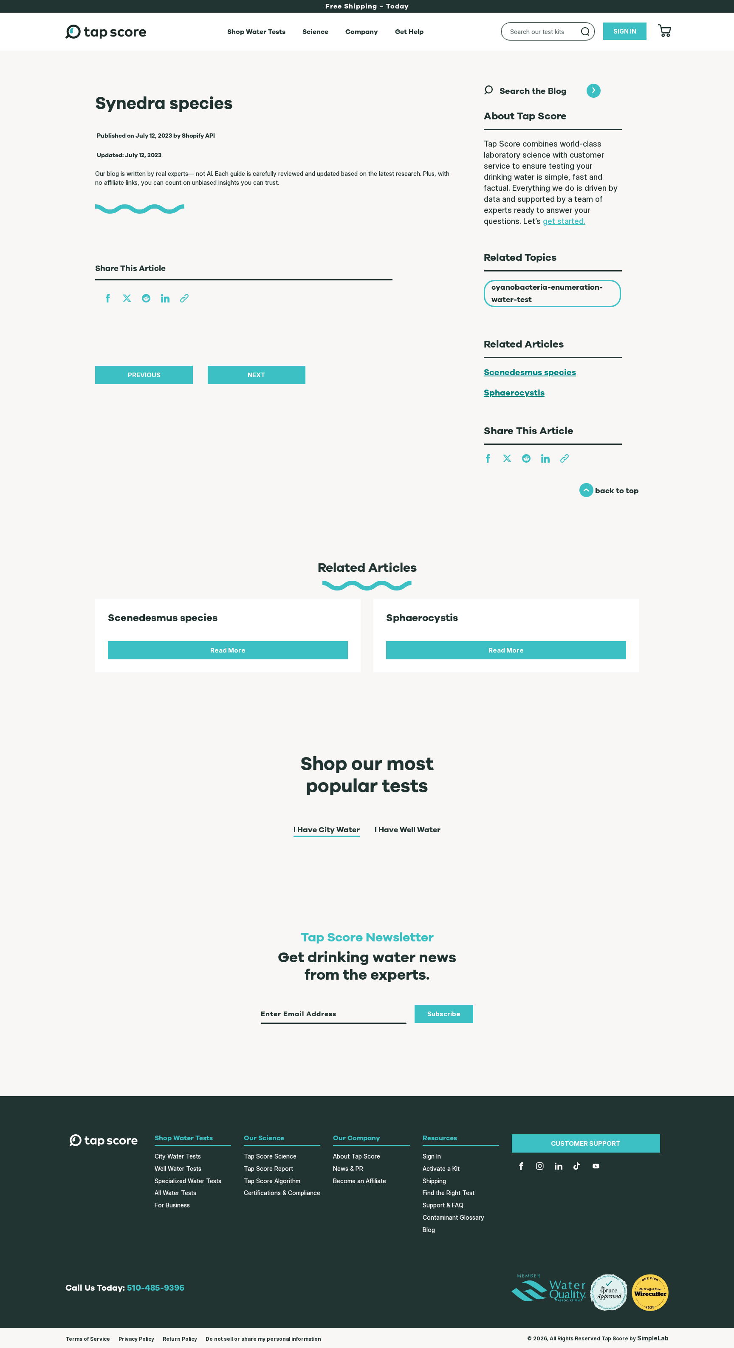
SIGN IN (624, 31)
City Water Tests (178, 1156)
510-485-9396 (155, 1288)
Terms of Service (87, 1339)
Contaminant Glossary (453, 1217)
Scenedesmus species (530, 372)
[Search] (585, 31)
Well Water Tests (178, 1168)
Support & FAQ (443, 1205)
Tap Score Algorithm (272, 1180)
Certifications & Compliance (282, 1192)
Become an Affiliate (359, 1180)
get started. (564, 221)
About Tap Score (356, 1156)
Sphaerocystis (514, 392)
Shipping (434, 1180)
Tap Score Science (270, 1156)
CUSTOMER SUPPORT (586, 1143)
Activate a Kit (441, 1168)
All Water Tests (175, 1192)
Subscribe (443, 1014)
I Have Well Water (407, 830)
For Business (172, 1205)
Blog (429, 1229)
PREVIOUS (144, 375)
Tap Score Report (268, 1168)
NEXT (256, 375)
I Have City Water (327, 830)
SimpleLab (653, 1338)
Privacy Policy (136, 1339)
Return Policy (180, 1339)
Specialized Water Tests (188, 1180)
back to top (609, 491)
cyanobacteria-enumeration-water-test (547, 293)
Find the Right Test (448, 1192)
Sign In (432, 1156)
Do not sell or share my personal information (263, 1339)
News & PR (348, 1168)
